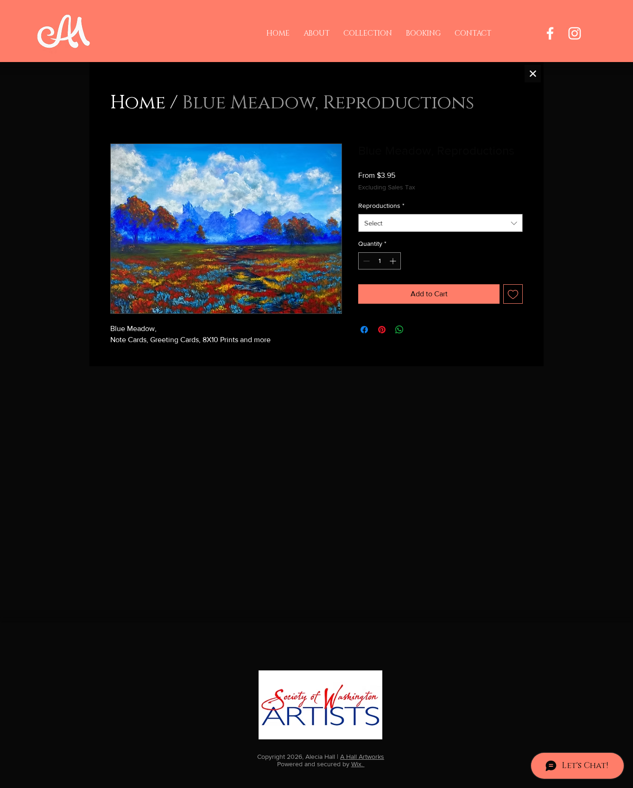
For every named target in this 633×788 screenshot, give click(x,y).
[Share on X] (417, 329)
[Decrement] (365, 261)
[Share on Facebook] (364, 329)
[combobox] (440, 223)
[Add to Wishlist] (513, 294)
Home (137, 102)
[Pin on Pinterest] (381, 329)
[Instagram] (574, 33)
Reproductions (381, 205)
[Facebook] (550, 33)
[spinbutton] (379, 261)
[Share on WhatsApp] (399, 329)
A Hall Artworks (362, 756)
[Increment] (393, 261)
